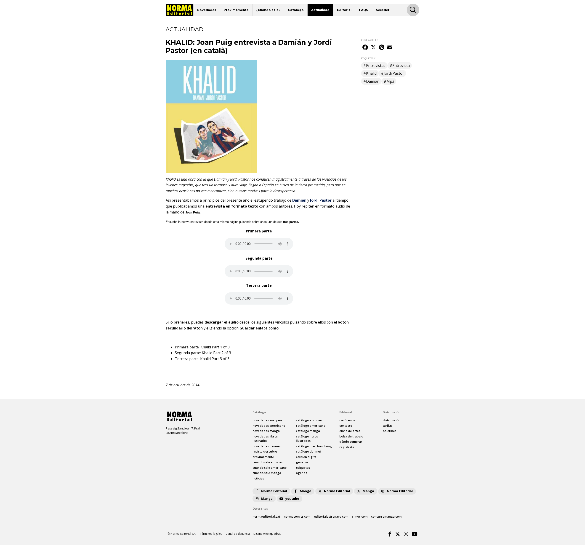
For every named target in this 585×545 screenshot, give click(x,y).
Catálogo (296, 10)
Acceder (382, 10)
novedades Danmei (267, 446)
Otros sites (260, 508)
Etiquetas (303, 468)
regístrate (346, 447)
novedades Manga (266, 431)
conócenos (347, 420)
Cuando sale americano (270, 468)
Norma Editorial (274, 491)
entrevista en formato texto (231, 206)
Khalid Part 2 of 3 (216, 352)
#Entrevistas (374, 65)
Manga (305, 491)
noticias (258, 478)
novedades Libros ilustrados (265, 438)
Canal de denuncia (238, 534)
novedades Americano (269, 426)
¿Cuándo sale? (268, 10)
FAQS (363, 10)
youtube (292, 498)
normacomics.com (297, 516)
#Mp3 (389, 81)
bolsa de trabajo (351, 436)
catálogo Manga (308, 431)
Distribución (391, 412)
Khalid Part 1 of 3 (215, 347)
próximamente (263, 457)
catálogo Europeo (309, 420)
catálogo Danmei (308, 451)
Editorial (344, 10)
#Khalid (370, 73)
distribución (391, 420)
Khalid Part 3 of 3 (214, 358)
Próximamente (236, 10)
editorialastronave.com (331, 516)
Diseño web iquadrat (267, 534)
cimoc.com (359, 516)
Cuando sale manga (267, 473)
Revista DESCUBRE (265, 451)
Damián (299, 200)
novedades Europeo (267, 420)
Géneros (302, 462)
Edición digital (306, 457)
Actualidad (320, 10)
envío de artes (349, 431)
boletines (389, 431)
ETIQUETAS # (368, 58)
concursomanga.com (386, 516)
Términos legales (211, 534)
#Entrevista (400, 65)
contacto (345, 426)
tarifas (387, 426)
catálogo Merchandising (314, 446)
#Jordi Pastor (392, 73)
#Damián (371, 81)
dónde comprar (350, 442)
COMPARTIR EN (369, 40)
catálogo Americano (310, 426)
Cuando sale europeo (268, 462)
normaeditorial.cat (266, 516)
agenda (301, 473)
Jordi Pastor (321, 200)
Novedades (206, 10)
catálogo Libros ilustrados (307, 438)
